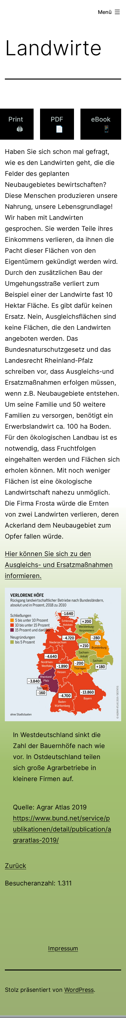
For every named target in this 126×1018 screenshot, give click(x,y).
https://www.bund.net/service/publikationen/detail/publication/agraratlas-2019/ (62, 829)
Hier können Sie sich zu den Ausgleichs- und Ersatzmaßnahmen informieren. (59, 565)
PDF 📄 (57, 124)
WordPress (79, 989)
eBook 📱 (100, 124)
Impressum (63, 948)
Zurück (15, 866)
